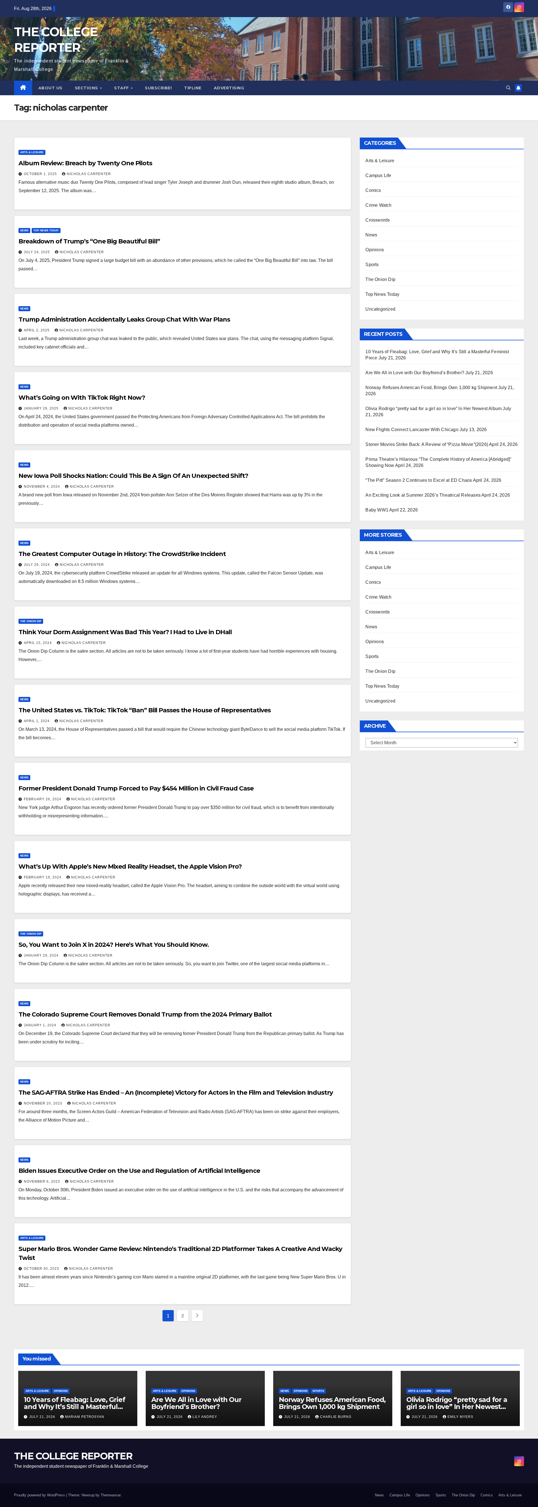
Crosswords (377, 220)
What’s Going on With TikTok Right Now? (81, 397)
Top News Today (46, 230)
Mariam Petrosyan (84, 1417)
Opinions (374, 249)
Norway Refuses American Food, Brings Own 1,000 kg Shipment (431, 387)
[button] (508, 87)
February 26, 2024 (43, 799)
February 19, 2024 (43, 877)
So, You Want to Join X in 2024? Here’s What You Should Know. (113, 944)
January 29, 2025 (42, 408)
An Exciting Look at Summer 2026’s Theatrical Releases (423, 495)
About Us (50, 87)
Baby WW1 (376, 510)
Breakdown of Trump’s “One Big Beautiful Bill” (89, 241)
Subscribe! (158, 87)
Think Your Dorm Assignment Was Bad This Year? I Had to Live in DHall (125, 632)
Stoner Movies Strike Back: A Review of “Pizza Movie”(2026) (426, 444)
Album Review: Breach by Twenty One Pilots (85, 163)
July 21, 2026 (42, 1417)
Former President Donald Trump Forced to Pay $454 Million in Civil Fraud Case (135, 788)
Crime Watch (378, 205)
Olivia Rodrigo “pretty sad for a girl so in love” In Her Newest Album (433, 408)
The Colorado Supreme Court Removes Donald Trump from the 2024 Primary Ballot (145, 1014)
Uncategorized (380, 309)
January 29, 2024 (42, 955)
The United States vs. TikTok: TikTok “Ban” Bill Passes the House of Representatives (144, 710)
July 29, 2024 (37, 565)
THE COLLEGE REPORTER (73, 1456)
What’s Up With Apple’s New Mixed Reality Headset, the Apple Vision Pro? (130, 866)
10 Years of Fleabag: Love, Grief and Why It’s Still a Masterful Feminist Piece (74, 1407)
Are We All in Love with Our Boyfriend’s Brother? (414, 372)
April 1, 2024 (37, 721)
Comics (373, 190)
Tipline (192, 87)
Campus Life (378, 175)
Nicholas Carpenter (89, 174)
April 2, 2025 (37, 330)
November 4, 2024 (42, 487)
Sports (372, 264)
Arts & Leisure (32, 152)
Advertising (229, 87)
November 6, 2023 (42, 1181)
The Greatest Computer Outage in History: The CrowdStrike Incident (122, 554)
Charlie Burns (335, 1417)
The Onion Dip (30, 621)
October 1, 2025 (41, 174)
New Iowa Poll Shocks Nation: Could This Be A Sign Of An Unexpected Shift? (133, 476)
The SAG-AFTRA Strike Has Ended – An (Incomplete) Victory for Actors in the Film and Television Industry (175, 1092)
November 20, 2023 (43, 1103)
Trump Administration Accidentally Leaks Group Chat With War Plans (124, 319)
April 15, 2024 (38, 643)
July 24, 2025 (37, 252)
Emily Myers (460, 1417)
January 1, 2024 (40, 1025)
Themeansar (110, 1495)
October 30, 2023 (42, 1269)
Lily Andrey (205, 1417)
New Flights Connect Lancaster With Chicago (411, 429)
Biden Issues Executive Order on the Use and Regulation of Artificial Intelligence (139, 1171)
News (24, 230)
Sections (87, 87)
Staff (122, 87)
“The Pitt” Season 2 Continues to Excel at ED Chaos (418, 480)
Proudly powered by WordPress (40, 1495)
